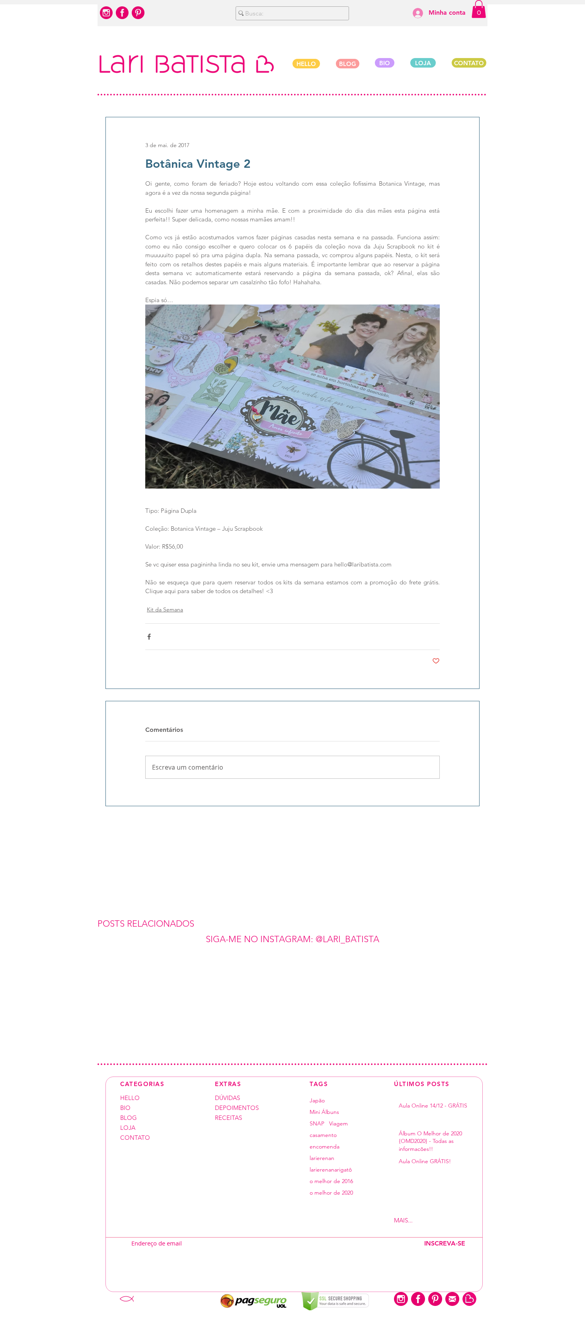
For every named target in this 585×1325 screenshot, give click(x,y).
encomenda (324, 1146)
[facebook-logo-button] (122, 12)
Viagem (338, 1123)
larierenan (322, 1158)
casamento (323, 1135)
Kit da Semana (165, 609)
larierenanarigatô (331, 1169)
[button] (478, 9)
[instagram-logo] (106, 12)
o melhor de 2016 (331, 1181)
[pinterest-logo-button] (138, 12)
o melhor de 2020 (331, 1192)
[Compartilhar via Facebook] (149, 636)
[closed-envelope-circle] (452, 1299)
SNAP (317, 1123)
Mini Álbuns (324, 1112)
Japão (317, 1100)
